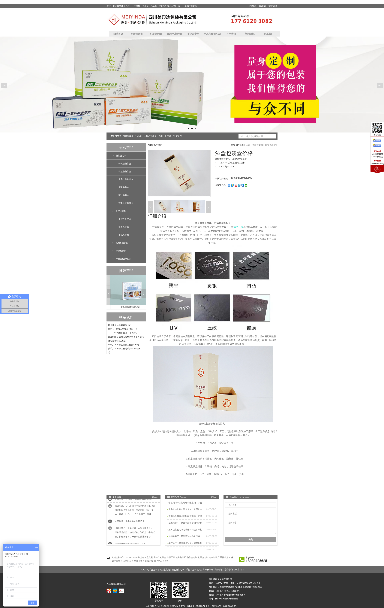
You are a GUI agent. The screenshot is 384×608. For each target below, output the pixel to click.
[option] (179, 173)
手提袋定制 (193, 33)
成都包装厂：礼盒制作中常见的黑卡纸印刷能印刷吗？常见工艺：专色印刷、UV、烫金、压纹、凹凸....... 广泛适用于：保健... (135, 500)
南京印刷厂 (214, 557)
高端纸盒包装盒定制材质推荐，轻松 (185, 516)
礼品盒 (138, 136)
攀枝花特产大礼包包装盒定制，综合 (185, 503)
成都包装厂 (181, 557)
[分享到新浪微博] (236, 185)
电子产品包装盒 (125, 179)
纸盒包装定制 (174, 33)
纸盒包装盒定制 (145, 557)
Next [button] (208, 207)
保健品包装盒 (124, 163)
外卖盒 (168, 136)
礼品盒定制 (156, 33)
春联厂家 (171, 557)
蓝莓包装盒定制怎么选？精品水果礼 (185, 530)
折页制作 (177, 136)
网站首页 (118, 33)
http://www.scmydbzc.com (226, 599)
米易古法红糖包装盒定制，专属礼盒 (185, 509)
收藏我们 (253, 6)
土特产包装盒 (150, 136)
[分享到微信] (246, 185)
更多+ (155, 497)
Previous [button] (143, 181)
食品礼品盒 (123, 235)
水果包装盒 (128, 136)
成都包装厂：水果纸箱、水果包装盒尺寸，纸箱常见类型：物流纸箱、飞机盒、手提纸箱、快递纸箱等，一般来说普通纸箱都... (135, 522)
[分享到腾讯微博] (239, 185)
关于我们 (231, 33)
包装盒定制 (137, 33)
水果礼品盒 (123, 227)
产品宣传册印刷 (212, 33)
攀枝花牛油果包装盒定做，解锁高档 (185, 543)
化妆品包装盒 (124, 171)
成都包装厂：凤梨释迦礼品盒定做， (185, 536)
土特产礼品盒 (124, 219)
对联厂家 (149, 561)
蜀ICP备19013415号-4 (197, 606)
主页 (248, 145)
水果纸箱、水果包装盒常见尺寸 (129, 511)
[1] (192, 84)
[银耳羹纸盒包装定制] (126, 290)
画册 (161, 136)
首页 (142, 569)
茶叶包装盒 (123, 195)
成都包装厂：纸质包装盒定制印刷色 (185, 523)
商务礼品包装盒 (125, 203)
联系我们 (263, 6)
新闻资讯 (250, 33)
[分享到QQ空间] (232, 185)
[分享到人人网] (243, 185)
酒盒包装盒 (123, 187)
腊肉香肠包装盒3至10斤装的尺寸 (130, 534)
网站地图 (273, 6)
